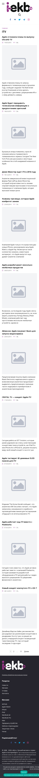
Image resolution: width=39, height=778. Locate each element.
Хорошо (24, 772)
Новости (5, 685)
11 (21, 651)
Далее (26, 651)
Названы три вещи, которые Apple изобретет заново (18, 200)
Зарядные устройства (9, 723)
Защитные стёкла (8, 729)
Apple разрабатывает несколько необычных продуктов (17, 266)
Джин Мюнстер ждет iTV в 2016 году (19, 172)
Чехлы (4, 731)
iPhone (4, 710)
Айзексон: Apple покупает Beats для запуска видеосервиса (19, 332)
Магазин (5, 688)
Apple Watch (6, 707)
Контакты (5, 693)
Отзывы (4, 691)
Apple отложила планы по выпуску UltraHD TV (18, 38)
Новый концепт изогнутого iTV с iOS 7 (19, 588)
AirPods (4, 704)
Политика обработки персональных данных (14, 675)
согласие (26, 769)
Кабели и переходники (10, 726)
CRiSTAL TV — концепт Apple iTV (16, 397)
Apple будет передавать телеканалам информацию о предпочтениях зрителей (15, 106)
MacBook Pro (6, 718)
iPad (3, 712)
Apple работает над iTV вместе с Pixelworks (17, 523)
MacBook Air (6, 715)
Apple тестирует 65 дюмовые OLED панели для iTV (18, 459)
